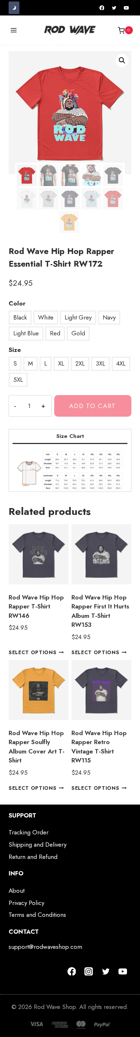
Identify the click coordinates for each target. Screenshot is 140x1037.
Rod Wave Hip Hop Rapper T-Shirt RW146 (36, 606)
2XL (80, 363)
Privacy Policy (26, 902)
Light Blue (26, 333)
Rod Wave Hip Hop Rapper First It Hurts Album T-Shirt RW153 (100, 611)
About (16, 890)
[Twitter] (114, 8)
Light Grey (78, 317)
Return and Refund (33, 856)
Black (20, 317)
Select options (33, 652)
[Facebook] (102, 8)
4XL (121, 363)
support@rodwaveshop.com (45, 946)
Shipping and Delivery (37, 844)
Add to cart (92, 406)
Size (15, 349)
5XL (18, 379)
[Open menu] (13, 30)
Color (17, 303)
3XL (100, 363)
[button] (122, 60)
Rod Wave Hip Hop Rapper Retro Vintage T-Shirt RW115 (99, 747)
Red (55, 333)
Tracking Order (28, 832)
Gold (78, 333)
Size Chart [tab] (70, 436)
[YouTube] (126, 8)
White (45, 317)
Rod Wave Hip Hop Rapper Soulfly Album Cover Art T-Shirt (37, 747)
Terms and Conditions (37, 914)
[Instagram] (88, 971)
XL (61, 363)
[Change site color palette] (14, 7)
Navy (109, 317)
